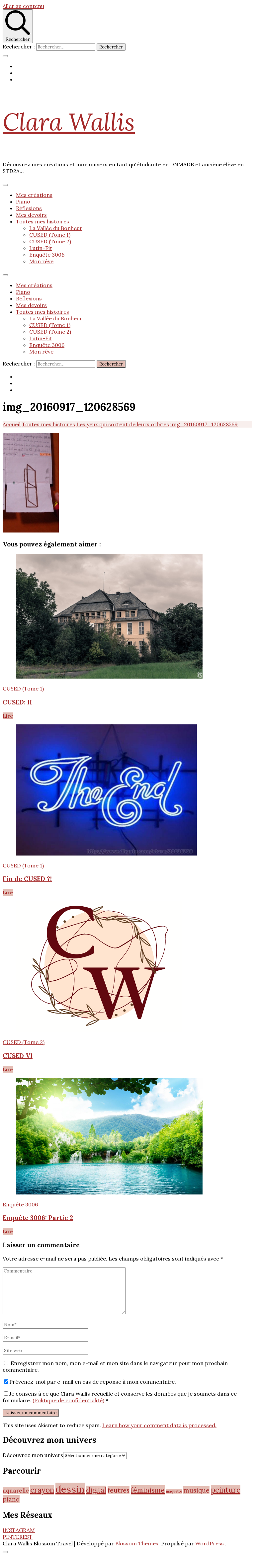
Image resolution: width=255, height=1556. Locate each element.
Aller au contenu (23, 6)
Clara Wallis (69, 122)
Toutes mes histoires (42, 221)
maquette (174, 1491)
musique (196, 1490)
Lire (8, 715)
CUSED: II (17, 702)
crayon (42, 1490)
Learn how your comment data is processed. (159, 1425)
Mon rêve (41, 261)
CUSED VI (18, 1056)
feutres (118, 1490)
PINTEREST (18, 1536)
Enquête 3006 (46, 254)
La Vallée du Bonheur (55, 228)
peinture (225, 1490)
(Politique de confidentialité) (68, 1400)
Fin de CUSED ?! (27, 879)
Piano (23, 201)
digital (96, 1490)
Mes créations (34, 195)
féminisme (148, 1490)
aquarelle (16, 1490)
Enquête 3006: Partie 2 (38, 1218)
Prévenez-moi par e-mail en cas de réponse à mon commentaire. (92, 1381)
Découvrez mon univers (33, 1455)
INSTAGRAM (19, 1530)
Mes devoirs (31, 214)
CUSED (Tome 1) (49, 234)
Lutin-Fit (40, 248)
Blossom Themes (136, 1543)
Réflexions (29, 208)
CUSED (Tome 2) (50, 241)
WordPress (209, 1543)
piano (11, 1499)
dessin (70, 1489)
